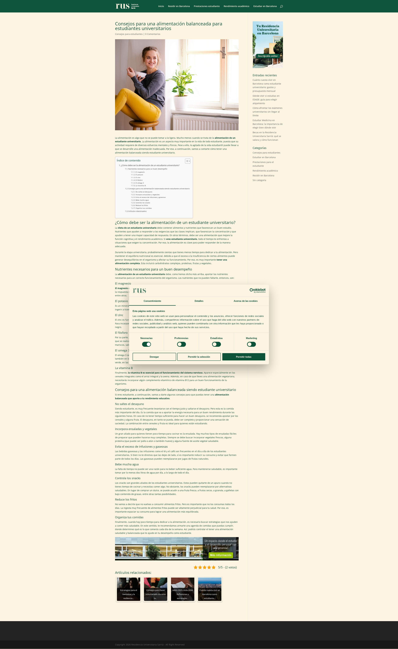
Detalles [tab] (199, 301)
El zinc (138, 177)
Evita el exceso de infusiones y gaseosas (151, 197)
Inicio (161, 6)
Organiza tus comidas (144, 208)
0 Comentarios (152, 34)
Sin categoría (259, 180)
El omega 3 (140, 183)
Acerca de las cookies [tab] (246, 301)
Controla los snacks (143, 203)
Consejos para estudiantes (129, 34)
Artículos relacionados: (137, 211)
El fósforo (139, 180)
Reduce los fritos (142, 205)
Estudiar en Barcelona (265, 6)
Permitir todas (243, 356)
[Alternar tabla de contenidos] (186, 161)
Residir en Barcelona (179, 6)
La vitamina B (141, 185)
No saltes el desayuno (144, 192)
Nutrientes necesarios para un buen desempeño (147, 169)
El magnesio (140, 172)
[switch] (181, 344)
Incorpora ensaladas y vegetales (148, 194)
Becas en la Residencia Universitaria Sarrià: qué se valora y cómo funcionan (267, 136)
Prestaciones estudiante (207, 6)
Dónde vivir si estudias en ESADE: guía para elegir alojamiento (266, 99)
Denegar (154, 356)
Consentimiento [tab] (152, 301)
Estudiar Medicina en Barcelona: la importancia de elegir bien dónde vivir (268, 124)
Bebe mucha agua (142, 200)
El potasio (139, 175)
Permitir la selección (199, 356)
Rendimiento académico (236, 6)
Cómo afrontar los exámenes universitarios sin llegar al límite (267, 111)
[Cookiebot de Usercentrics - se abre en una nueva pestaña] (252, 290)
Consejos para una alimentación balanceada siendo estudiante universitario (159, 188)
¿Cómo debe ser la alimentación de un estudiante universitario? (150, 165)
